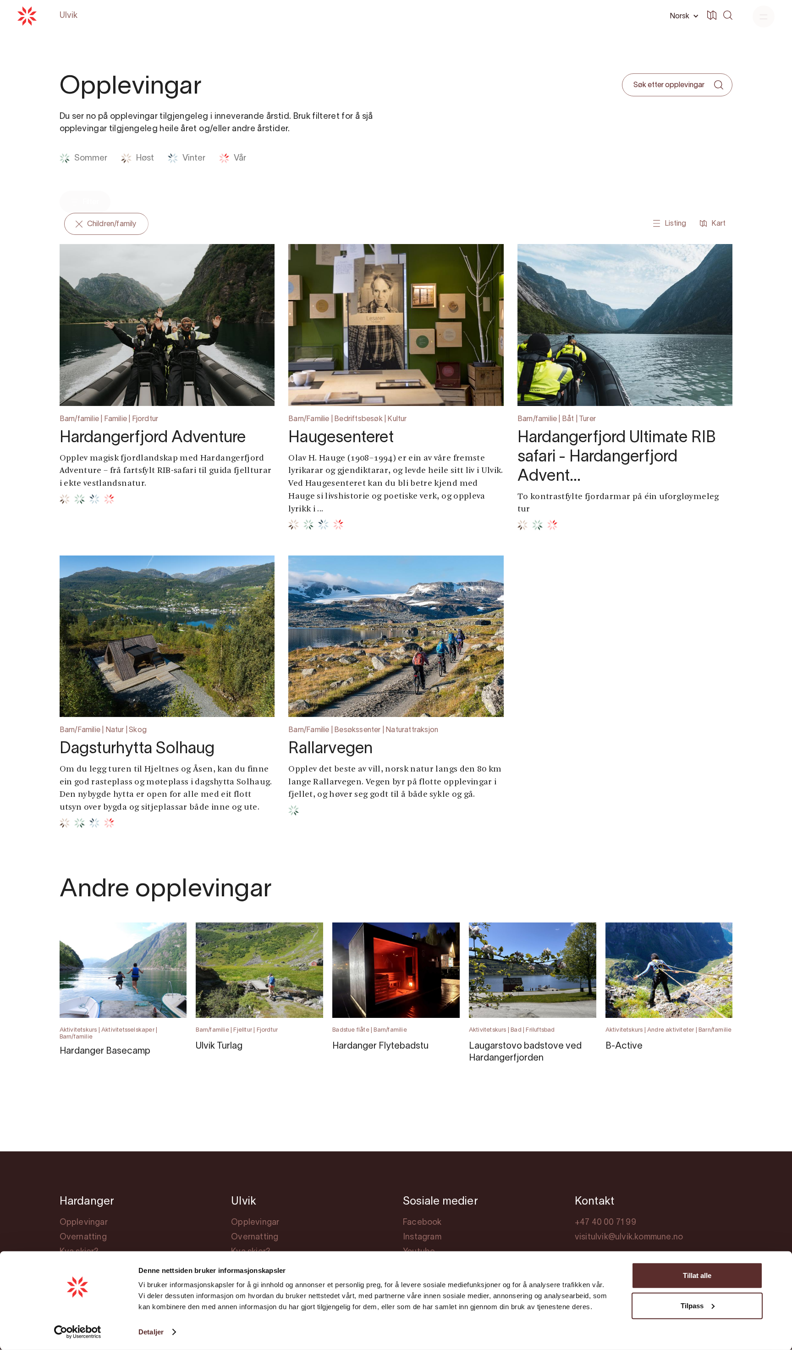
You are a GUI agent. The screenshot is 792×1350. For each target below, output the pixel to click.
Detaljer (151, 1332)
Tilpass (692, 1305)
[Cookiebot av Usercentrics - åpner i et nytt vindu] (78, 1332)
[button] (682, 16)
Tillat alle (697, 1275)
